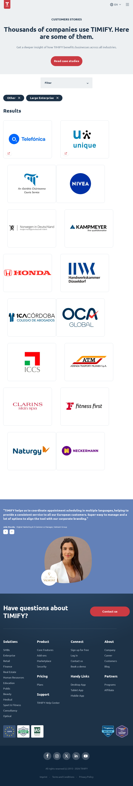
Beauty (7, 694)
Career (108, 655)
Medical (7, 699)
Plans (40, 684)
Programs (110, 684)
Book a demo (78, 666)
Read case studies (66, 61)
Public (6, 688)
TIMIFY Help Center (48, 702)
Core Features (45, 649)
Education (9, 683)
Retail (6, 661)
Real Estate (9, 672)
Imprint (43, 777)
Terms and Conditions (63, 777)
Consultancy (10, 710)
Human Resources (13, 677)
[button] (5, 531)
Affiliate (109, 690)
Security (41, 666)
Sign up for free (80, 649)
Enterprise (9, 655)
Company (109, 649)
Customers (110, 661)
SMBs (6, 649)
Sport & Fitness (12, 705)
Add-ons (42, 655)
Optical (7, 716)
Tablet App (77, 690)
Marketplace (44, 661)
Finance (7, 666)
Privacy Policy (86, 777)
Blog (107, 666)
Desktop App (78, 684)
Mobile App (77, 695)
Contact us (109, 611)
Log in (74, 655)
